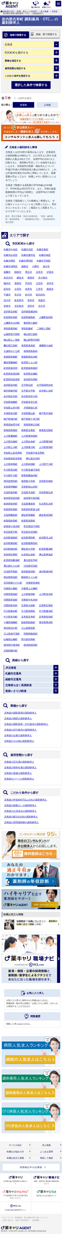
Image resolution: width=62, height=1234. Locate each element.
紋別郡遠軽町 (11, 537)
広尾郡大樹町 (28, 605)
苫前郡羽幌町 (11, 487)
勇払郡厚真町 (46, 554)
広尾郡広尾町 (46, 605)
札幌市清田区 (11, 266)
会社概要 (36, 1220)
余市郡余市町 (11, 396)
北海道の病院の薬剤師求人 (18, 718)
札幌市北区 (27, 249)
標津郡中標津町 (12, 645)
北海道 (55, 11)
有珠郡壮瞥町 (11, 554)
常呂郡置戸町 (11, 532)
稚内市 (7, 283)
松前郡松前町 (11, 317)
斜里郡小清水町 (12, 526)
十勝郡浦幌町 (11, 622)
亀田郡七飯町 (31, 323)
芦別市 (28, 283)
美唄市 (17, 283)
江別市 (39, 283)
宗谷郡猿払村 (46, 492)
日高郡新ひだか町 (13, 583)
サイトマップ (7, 1218)
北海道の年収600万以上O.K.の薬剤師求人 (25, 800)
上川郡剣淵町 (28, 464)
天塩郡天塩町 (28, 492)
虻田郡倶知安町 (12, 379)
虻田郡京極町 (31, 374)
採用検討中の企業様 (31, 1167)
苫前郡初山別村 (29, 487)
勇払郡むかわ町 (12, 566)
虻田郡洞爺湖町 (12, 560)
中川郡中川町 (11, 475)
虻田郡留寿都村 (29, 368)
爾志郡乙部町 (11, 345)
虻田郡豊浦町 (46, 549)
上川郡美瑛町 (46, 447)
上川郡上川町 (11, 447)
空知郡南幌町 (11, 402)
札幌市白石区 (11, 255)
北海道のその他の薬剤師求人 (19, 741)
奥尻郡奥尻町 (28, 345)
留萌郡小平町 (28, 481)
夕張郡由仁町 (31, 408)
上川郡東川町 (28, 447)
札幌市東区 (42, 249)
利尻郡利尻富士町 (30, 509)
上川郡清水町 (46, 594)
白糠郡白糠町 (11, 639)
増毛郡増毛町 (11, 481)
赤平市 (50, 283)
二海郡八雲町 (44, 328)
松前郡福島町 (28, 317)
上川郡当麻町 (11, 441)
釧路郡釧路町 (28, 622)
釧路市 (17, 272)
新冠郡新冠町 (28, 571)
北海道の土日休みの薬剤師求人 (20, 811)
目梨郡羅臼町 (11, 650)
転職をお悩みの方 (15, 1152)
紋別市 (7, 289)
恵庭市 (41, 300)
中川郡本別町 (11, 617)
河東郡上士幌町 (29, 588)
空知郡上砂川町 (12, 408)
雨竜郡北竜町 (28, 430)
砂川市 (28, 295)
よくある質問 (46, 1152)
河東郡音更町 (33, 583)
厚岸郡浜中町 (11, 628)
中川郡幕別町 (11, 611)
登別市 (30, 300)
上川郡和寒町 (11, 464)
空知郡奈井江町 (29, 402)
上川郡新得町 (28, 594)
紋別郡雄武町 (11, 549)
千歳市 (7, 295)
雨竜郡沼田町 (46, 430)
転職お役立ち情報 (15, 1158)
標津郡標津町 (31, 645)
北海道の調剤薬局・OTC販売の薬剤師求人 (26, 724)
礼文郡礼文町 (46, 504)
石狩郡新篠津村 (29, 311)
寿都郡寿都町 (11, 357)
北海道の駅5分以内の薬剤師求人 (21, 817)
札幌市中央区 (11, 249)
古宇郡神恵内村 (45, 385)
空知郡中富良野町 (35, 453)
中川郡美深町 (11, 470)
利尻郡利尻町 (11, 509)
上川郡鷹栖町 (11, 436)
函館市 (24, 266)
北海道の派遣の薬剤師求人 (18, 773)
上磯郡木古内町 (12, 323)
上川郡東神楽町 (29, 436)
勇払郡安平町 (31, 560)
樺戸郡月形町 (46, 413)
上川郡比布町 (28, 441)
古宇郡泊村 (27, 385)
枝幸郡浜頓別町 (12, 498)
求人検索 (44, 11)
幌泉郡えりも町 (29, 577)
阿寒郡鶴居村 (31, 634)
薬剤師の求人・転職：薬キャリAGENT (20, 11)
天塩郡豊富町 (28, 504)
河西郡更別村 (11, 605)
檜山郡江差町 (31, 334)
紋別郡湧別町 (28, 537)
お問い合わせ (8, 1220)
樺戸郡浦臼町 (11, 419)
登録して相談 (46, 1158)
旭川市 (46, 266)
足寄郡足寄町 (28, 617)
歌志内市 (40, 295)
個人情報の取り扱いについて (36, 1218)
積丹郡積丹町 (11, 391)
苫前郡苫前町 (46, 481)
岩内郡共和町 (31, 379)
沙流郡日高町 (31, 566)
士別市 (17, 289)
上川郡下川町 (46, 464)
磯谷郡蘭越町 (11, 362)
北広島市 (19, 306)
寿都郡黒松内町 (29, 357)
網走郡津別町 (46, 515)
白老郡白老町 (28, 554)
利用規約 (18, 1218)
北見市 (39, 272)
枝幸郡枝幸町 (11, 504)
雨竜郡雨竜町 (11, 430)
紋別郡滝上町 (46, 537)
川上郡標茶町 (28, 628)
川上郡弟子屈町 (12, 634)
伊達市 (7, 306)
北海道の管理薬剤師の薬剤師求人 (21, 822)
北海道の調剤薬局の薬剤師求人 (20, 713)
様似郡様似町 (11, 577)
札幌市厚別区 (26, 261)
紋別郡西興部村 (29, 543)
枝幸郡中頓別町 (32, 498)
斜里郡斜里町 (11, 521)
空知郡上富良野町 (13, 453)
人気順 (47, 105)
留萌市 (30, 278)
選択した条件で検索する (31, 84)
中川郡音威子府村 (30, 470)
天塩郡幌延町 (11, 515)
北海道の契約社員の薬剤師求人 (20, 767)
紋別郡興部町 (11, 543)
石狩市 (30, 306)
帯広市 (28, 272)
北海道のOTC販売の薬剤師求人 (20, 730)
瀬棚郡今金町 (46, 345)
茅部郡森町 (27, 328)
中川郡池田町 (28, 611)
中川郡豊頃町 (46, 611)
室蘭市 (7, 272)
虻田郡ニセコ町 (29, 362)
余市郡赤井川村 (29, 396)
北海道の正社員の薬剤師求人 (19, 762)
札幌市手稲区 (44, 261)
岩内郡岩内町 (11, 385)
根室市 (50, 289)
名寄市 (28, 289)
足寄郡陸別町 (46, 617)
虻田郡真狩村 (11, 368)
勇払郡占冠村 (33, 458)
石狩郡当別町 (11, 311)
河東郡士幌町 (11, 588)
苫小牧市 (42, 278)
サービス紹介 (15, 1145)
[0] (46, 4)
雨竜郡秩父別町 (32, 424)
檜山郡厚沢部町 (32, 340)
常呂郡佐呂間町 (29, 532)
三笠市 (39, 289)
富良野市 (19, 300)
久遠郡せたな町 (12, 351)
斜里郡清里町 (28, 521)
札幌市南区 (45, 255)
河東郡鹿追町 (11, 594)
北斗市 (41, 306)
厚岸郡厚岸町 (46, 622)
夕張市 (50, 272)
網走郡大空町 (28, 549)
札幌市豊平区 (28, 255)
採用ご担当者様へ (22, 1220)
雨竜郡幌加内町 (29, 475)
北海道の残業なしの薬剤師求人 (20, 805)
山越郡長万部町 (12, 334)
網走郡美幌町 (28, 515)
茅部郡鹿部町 (11, 328)
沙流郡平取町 (11, 571)
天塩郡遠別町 (11, 492)
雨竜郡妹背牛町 (12, 424)
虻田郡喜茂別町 (12, 374)
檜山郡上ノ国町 (12, 340)
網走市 (20, 278)
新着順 (23, 105)
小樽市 (35, 266)
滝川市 (17, 295)
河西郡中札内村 (29, 600)
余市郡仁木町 (46, 391)
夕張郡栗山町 (28, 413)
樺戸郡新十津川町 (30, 419)
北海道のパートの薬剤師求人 (19, 779)
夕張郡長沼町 (11, 413)
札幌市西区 (9, 261)
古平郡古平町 (28, 391)
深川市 (7, 300)
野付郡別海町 (28, 639)
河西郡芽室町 (11, 600)
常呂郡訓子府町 (32, 526)
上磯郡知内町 (46, 317)
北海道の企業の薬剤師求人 (18, 735)
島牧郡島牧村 (31, 351)
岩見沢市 (8, 278)
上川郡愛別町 (46, 441)
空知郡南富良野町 (13, 458)
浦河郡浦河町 (46, 571)
